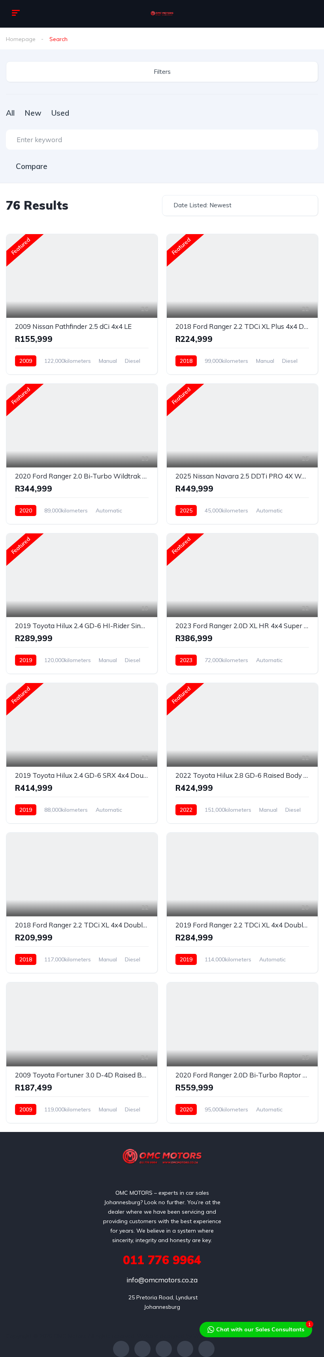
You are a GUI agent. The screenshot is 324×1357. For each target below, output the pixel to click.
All (10, 113)
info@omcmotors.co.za (162, 1280)
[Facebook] (121, 1349)
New (32, 113)
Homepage (21, 39)
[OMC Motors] (162, 14)
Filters (162, 71)
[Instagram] (164, 1349)
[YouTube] (185, 1349)
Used (60, 113)
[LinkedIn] (206, 1349)
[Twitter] (142, 1349)
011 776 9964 (162, 1259)
